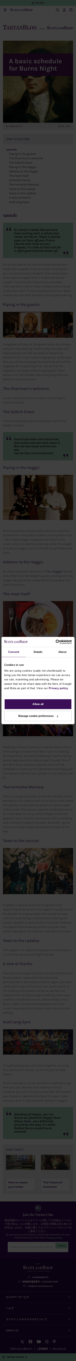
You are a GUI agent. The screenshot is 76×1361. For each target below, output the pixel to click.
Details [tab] (38, 651)
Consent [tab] (13, 651)
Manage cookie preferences (36, 715)
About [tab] (62, 651)
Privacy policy (58, 688)
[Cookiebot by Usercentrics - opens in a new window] (55, 642)
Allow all (38, 704)
